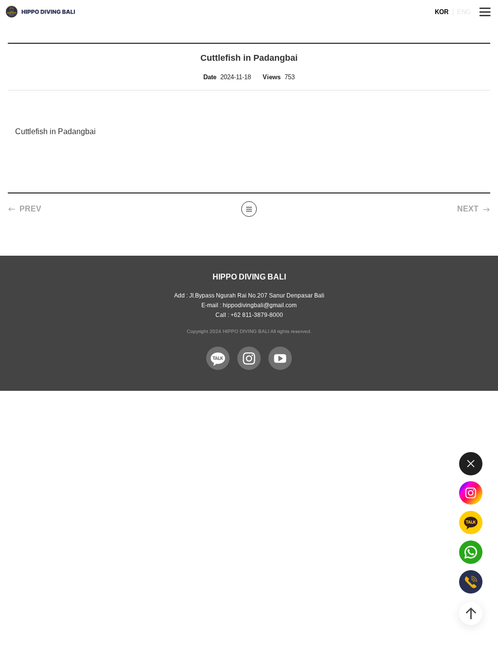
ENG (464, 12)
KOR (441, 12)
